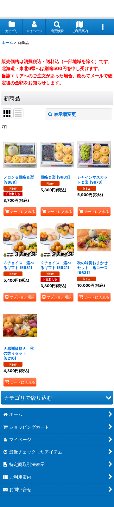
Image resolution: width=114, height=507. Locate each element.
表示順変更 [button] (65, 114)
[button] (57, 27)
